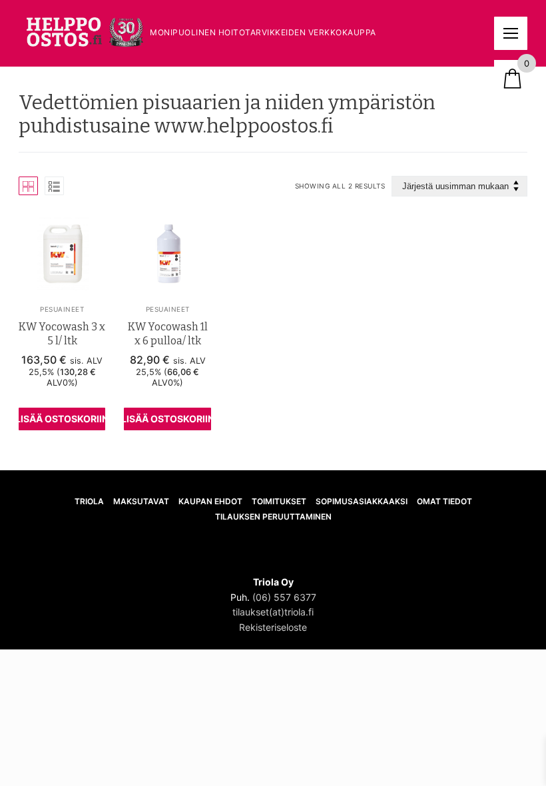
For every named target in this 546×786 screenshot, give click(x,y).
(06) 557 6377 (284, 597)
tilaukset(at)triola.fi (273, 611)
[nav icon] (510, 33)
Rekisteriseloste (273, 627)
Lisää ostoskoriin (62, 418)
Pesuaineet (62, 309)
